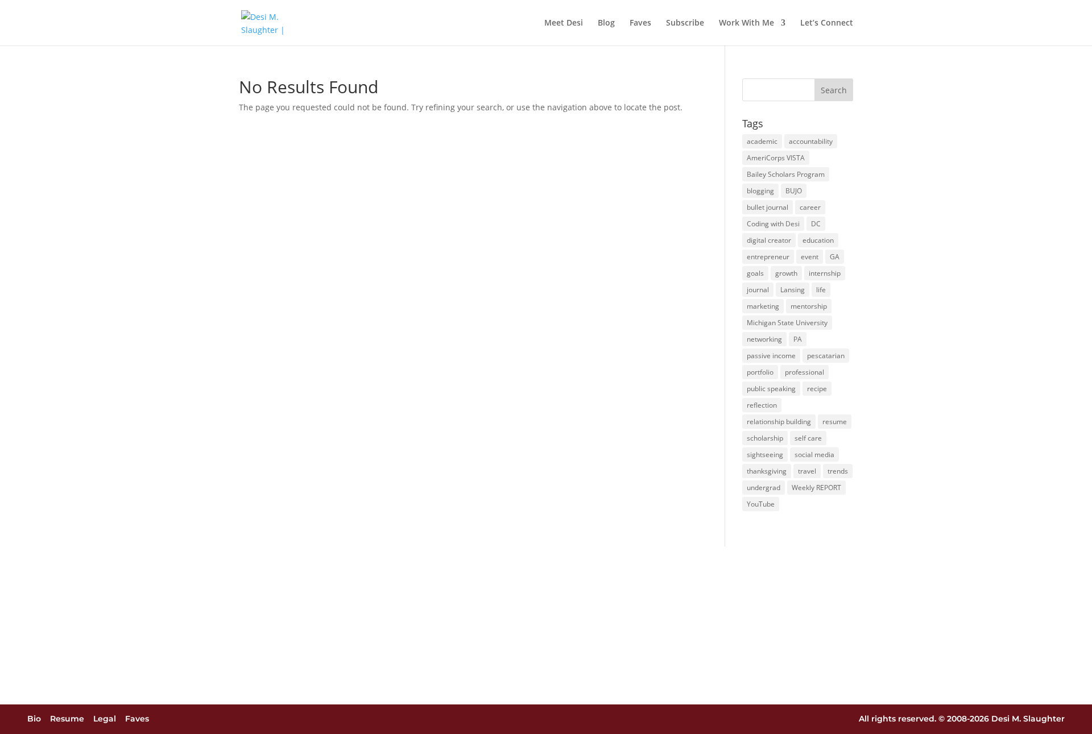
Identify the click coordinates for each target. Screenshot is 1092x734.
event (809, 257)
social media (814, 454)
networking (764, 339)
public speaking (771, 388)
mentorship (809, 306)
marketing (763, 306)
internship (825, 273)
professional (804, 372)
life (821, 290)
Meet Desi (563, 23)
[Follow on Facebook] (525, 719)
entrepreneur (768, 257)
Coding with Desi (773, 224)
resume (834, 421)
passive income (771, 355)
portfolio (760, 372)
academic (762, 141)
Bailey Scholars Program (786, 174)
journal (758, 290)
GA (834, 257)
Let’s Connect (826, 23)
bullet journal (767, 207)
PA (797, 339)
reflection (762, 405)
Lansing (792, 290)
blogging (760, 191)
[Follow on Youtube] (588, 719)
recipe (817, 388)
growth (786, 273)
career (810, 207)
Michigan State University (787, 322)
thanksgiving (767, 471)
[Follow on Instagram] (504, 719)
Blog (606, 23)
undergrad (763, 487)
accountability (811, 141)
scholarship (765, 438)
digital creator (769, 240)
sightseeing (765, 454)
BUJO (793, 191)
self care (808, 438)
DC (816, 224)
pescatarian (826, 355)
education (818, 240)
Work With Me (746, 23)
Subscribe (685, 23)
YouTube (761, 504)
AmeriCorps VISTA (776, 158)
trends (838, 471)
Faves (640, 23)
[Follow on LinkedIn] (567, 719)
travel (807, 471)
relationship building (779, 421)
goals (755, 273)
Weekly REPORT (816, 487)
